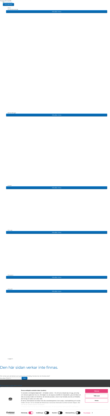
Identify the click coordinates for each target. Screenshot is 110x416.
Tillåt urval (97, 395)
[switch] (46, 412)
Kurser (10, 185)
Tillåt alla (96, 391)
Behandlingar (12, 113)
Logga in (10, 358)
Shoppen (10, 275)
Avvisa (96, 400)
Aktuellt (10, 289)
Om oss (10, 230)
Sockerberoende (13, 9)
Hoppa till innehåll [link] (5, 1)
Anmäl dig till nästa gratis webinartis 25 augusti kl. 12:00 (11, 386)
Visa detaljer (86, 412)
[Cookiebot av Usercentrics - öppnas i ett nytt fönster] (10, 413)
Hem (9, 8)
